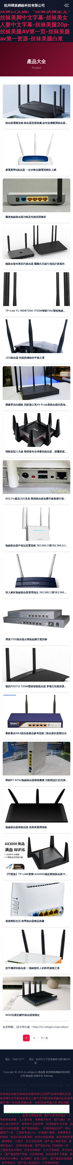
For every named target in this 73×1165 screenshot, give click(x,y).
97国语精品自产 (53, 1128)
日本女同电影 (32, 1150)
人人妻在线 (26, 1119)
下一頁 (44, 1037)
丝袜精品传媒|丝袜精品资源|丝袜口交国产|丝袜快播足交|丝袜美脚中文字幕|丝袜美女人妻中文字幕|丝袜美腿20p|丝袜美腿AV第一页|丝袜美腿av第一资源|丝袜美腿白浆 (36, 1098)
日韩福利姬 (37, 1154)
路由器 (41, 1072)
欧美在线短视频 (45, 1137)
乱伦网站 (26, 1158)
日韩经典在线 (24, 1145)
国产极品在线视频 (61, 1158)
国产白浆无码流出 (55, 1115)
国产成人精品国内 (29, 1162)
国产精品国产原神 (16, 1154)
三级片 (19, 1141)
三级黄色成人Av (26, 1132)
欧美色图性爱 (65, 1137)
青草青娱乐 (9, 1162)
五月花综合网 (34, 1141)
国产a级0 (60, 1119)
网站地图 (63, 1102)
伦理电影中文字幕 (57, 1124)
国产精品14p (42, 1145)
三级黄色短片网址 (11, 1150)
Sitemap (48, 1075)
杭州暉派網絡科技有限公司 (24, 5)
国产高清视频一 (31, 1128)
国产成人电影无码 (56, 1141)
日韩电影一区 (60, 1145)
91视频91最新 (47, 1132)
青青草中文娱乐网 (33, 1124)
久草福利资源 (50, 1162)
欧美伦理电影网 (32, 1115)
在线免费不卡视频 (57, 1154)
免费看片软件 (43, 1119)
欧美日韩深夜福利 (22, 1137)
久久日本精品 (51, 1150)
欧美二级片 (41, 1158)
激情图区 (7, 1141)
